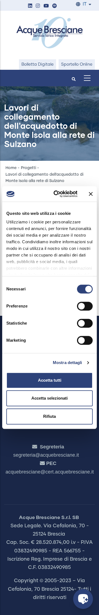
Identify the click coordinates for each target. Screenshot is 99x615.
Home (11, 168)
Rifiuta (49, 416)
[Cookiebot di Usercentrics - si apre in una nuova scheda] (57, 193)
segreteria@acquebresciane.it (46, 455)
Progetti (28, 168)
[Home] (49, 32)
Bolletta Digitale (37, 64)
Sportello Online (76, 64)
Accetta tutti (49, 380)
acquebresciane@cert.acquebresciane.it (50, 472)
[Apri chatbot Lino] (83, 599)
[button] (30, 6)
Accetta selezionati (49, 398)
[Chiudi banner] (91, 194)
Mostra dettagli (67, 362)
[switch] (85, 306)
